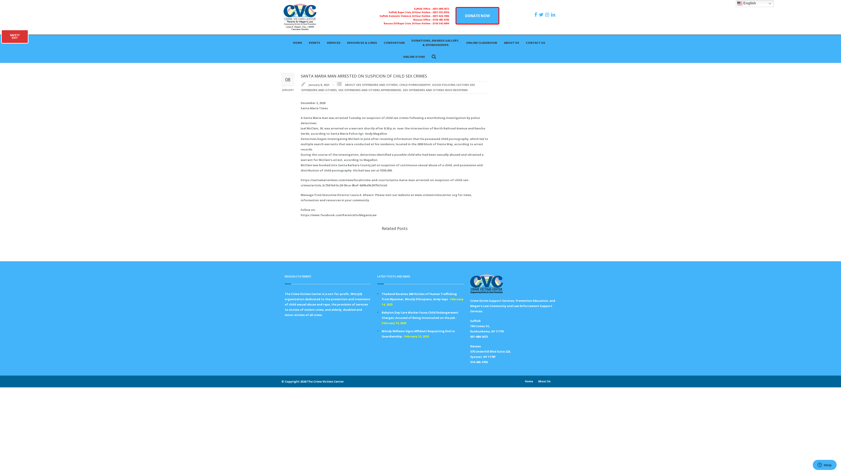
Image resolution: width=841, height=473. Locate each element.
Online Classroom (481, 43)
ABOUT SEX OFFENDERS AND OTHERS (371, 85)
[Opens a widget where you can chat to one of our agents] (825, 465)
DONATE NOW (477, 15)
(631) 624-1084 (441, 16)
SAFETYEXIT (15, 36)
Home (297, 43)
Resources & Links (362, 43)
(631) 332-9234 (441, 12)
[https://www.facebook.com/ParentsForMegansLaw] (536, 14)
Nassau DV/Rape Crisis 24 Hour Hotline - (408, 23)
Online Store (414, 57)
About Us (511, 43)
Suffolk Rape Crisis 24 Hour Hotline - (411, 12)
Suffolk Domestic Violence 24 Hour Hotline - (406, 16)
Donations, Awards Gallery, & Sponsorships (435, 43)
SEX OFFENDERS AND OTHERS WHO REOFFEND (435, 90)
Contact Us (535, 43)
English (749, 3)
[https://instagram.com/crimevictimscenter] (547, 14)
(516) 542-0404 (441, 23)
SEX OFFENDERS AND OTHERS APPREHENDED (369, 90)
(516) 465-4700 (441, 19)
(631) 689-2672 (441, 8)
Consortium (394, 43)
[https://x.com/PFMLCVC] (541, 14)
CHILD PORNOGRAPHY (415, 85)
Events (314, 43)
